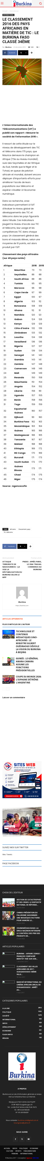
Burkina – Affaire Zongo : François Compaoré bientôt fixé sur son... (29, 956)
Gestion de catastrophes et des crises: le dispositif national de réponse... (29, 902)
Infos (14, 1148)
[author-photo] (22, 598)
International (14, 11)
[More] (31, 52)
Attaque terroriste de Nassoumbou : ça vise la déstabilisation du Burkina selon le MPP (12, 569)
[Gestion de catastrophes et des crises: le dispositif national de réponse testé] (8, 902)
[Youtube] (28, 1139)
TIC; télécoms (8, 532)
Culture (9, 1151)
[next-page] (7, 688)
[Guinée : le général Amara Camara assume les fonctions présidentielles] (8, 661)
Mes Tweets (7, 854)
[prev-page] (4, 688)
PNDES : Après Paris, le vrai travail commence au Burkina (32, 565)
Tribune (14, 1154)
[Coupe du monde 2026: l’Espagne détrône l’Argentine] (8, 679)
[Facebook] (15, 1139)
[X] (22, 1139)
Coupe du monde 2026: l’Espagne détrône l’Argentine (28, 679)
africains (13, 529)
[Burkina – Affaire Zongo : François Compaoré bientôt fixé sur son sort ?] (8, 956)
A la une (6, 637)
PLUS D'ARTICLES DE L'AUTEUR (16, 624)
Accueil (4, 11)
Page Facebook (10, 863)
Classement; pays (24, 529)
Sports (18, 1151)
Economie (34, 1148)
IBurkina (8, 47)
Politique (23, 1148)
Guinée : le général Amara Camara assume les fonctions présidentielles (27, 664)
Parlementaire (30, 1151)
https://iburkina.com (22, 605)
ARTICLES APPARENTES (12, 618)
